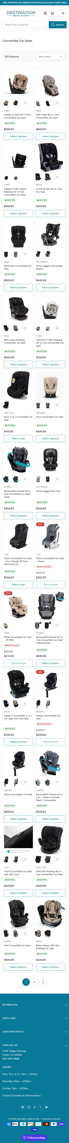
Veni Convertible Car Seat (17, 945)
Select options (18, 136)
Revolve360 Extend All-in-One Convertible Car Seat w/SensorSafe (50, 640)
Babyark (40, 711)
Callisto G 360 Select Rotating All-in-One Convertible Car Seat (15, 191)
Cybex (7, 110)
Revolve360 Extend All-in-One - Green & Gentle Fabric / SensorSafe (50, 797)
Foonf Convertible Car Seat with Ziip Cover (18, 873)
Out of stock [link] (50, 741)
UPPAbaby (40, 413)
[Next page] (43, 982)
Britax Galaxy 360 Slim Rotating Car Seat (48, 947)
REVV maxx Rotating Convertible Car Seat (15, 341)
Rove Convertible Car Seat (49, 416)
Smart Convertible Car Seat (18, 794)
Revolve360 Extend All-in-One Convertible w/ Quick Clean (17, 494)
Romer (7, 941)
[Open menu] (63, 13)
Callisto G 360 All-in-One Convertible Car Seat (17, 116)
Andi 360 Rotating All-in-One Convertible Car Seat (49, 873)
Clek (6, 554)
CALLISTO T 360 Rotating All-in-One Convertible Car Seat (50, 342)
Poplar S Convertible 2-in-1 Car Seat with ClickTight (18, 717)
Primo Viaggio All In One (48, 491)
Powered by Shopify (51, 1118)
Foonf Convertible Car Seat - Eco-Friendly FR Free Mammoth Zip (18, 561)
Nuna (38, 110)
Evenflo (8, 487)
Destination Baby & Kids (28, 1118)
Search (60, 24)
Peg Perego (42, 262)
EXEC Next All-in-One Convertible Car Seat (47, 116)
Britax (39, 185)
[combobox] (34, 24)
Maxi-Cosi (9, 413)
